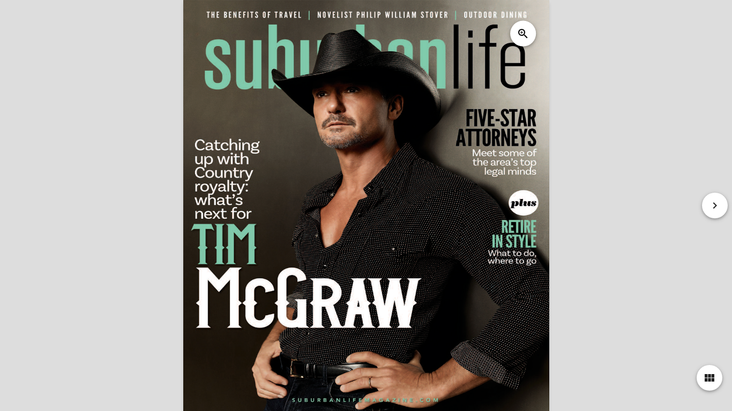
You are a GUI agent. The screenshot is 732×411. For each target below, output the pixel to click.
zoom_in (523, 33)
